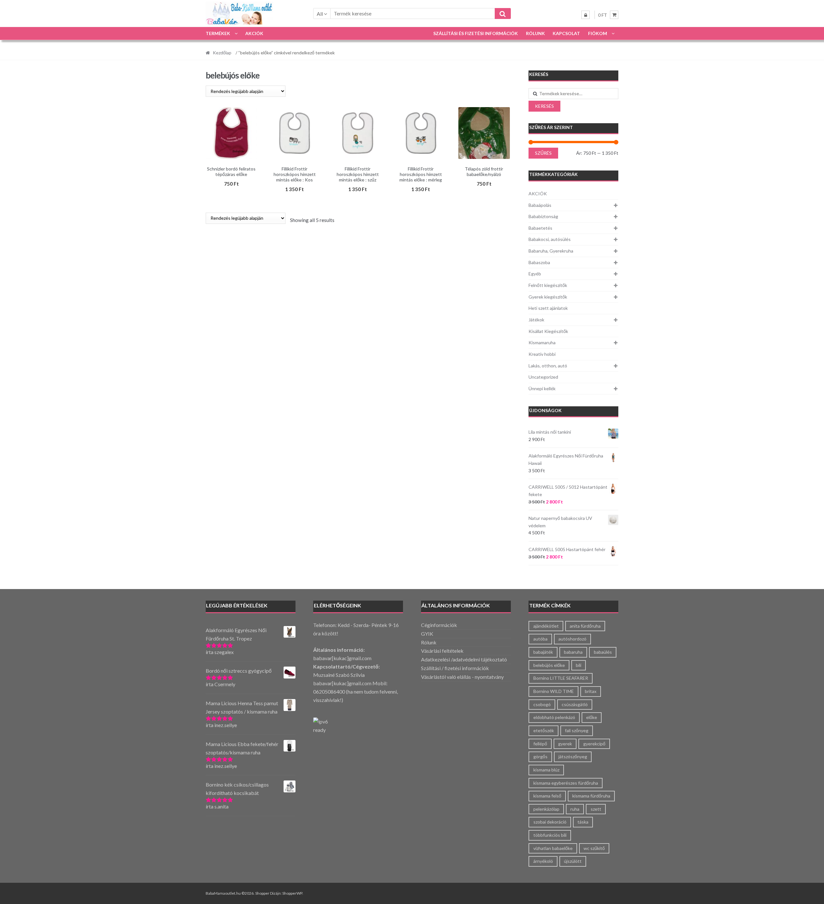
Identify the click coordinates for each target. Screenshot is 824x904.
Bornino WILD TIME (553, 691)
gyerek (565, 743)
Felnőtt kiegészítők (548, 285)
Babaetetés (540, 228)
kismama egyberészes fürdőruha (565, 783)
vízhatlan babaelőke (553, 848)
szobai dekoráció (549, 822)
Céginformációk (439, 625)
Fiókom (597, 33)
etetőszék (543, 730)
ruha (574, 809)
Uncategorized (543, 377)
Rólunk (535, 33)
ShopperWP (292, 893)
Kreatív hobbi (542, 354)
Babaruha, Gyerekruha (551, 251)
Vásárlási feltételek (442, 651)
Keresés (544, 106)
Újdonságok (545, 410)
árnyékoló (543, 861)
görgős (540, 756)
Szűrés (543, 153)
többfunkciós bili (549, 835)
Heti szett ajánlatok (548, 308)
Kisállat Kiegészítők (548, 331)
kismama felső (547, 795)
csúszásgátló (575, 704)
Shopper (262, 893)
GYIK (427, 634)
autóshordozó (572, 638)
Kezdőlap (222, 52)
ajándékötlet (546, 626)
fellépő (540, 743)
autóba (540, 638)
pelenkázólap (546, 809)
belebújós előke (549, 665)
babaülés (603, 652)
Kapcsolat (566, 33)
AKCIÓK (254, 33)
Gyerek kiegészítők (548, 297)
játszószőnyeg (572, 756)
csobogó (542, 704)
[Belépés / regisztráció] (585, 15)
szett (596, 809)
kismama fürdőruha (591, 795)
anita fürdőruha (585, 626)
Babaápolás (540, 205)
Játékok (536, 319)
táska (582, 822)
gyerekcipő (594, 743)
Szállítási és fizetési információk (475, 33)
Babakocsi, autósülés (550, 239)
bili (578, 665)
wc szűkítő (594, 848)
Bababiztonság (543, 216)
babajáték (543, 652)
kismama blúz (546, 769)
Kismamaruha (542, 342)
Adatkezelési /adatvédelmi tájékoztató (464, 659)
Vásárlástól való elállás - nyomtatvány (462, 677)
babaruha (573, 652)
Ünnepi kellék (542, 388)
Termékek (218, 33)
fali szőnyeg (576, 730)
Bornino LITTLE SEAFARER (560, 678)
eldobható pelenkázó (554, 717)
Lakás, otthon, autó (548, 365)
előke (591, 717)
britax (590, 691)
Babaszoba (539, 262)
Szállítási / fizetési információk (455, 668)
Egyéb (535, 273)
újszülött (573, 861)
